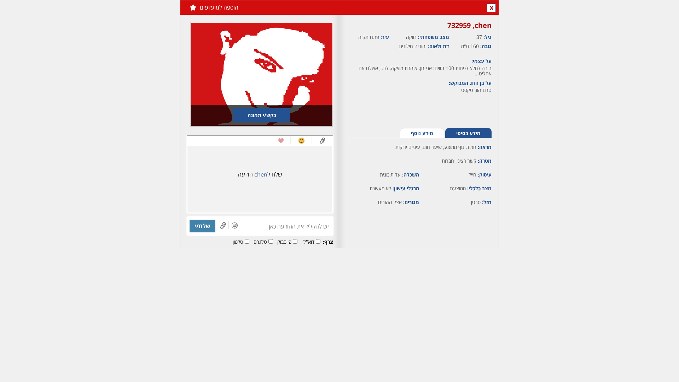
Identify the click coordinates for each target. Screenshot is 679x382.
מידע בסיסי (468, 133)
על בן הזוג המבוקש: (470, 83)
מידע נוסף (422, 133)
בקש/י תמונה (262, 115)
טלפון (238, 241)
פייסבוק (284, 241)
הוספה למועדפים (219, 7)
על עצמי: (481, 61)
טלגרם (260, 241)
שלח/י (202, 226)
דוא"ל (308, 241)
